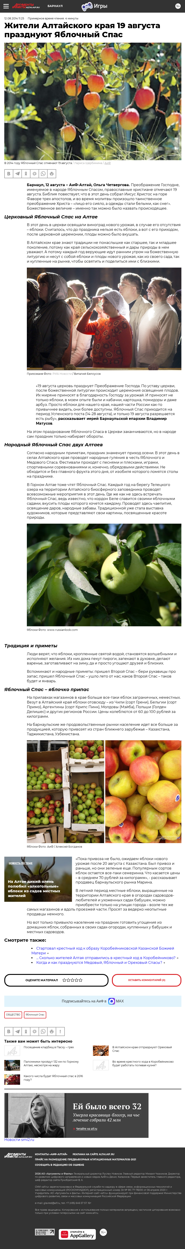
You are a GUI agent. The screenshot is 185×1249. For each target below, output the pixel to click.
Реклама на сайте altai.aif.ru (93, 1154)
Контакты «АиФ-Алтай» (51, 1154)
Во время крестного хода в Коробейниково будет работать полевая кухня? (143, 1063)
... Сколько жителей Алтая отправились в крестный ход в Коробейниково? (106, 958)
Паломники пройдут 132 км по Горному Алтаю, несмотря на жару (51, 1063)
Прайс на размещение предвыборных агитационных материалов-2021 (85, 1159)
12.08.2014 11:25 (14, 18)
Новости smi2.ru (19, 1140)
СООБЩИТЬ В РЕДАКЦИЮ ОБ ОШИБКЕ (59, 1164)
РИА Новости (62, 373)
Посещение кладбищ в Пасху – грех (49, 1047)
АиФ (107, 163)
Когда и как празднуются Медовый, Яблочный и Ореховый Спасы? (99, 962)
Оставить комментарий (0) (146, 980)
